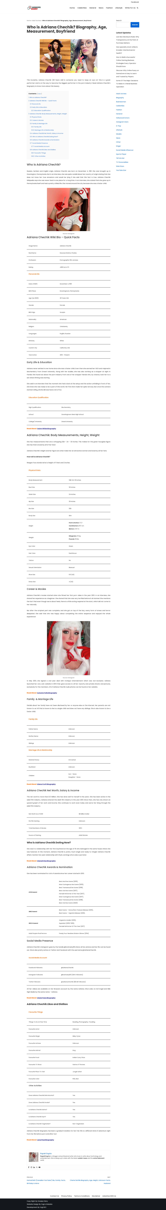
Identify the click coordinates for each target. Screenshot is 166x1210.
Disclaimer (96, 1196)
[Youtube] (39, 1167)
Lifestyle (118, 8)
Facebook (135, 2)
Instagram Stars (122, 122)
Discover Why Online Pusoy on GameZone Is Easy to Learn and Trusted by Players (127, 73)
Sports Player (121, 154)
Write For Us (130, 8)
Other (118, 142)
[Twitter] (37, 1167)
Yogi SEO (43, 1207)
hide (39, 94)
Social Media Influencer (125, 150)
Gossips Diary (43, 1201)
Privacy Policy (66, 1196)
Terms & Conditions (82, 1196)
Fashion (109, 8)
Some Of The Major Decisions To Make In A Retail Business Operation (127, 83)
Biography (120, 98)
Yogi (42, 1204)
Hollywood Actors (122, 118)
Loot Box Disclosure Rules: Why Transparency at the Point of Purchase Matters (127, 40)
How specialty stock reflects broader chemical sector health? (127, 50)
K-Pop (118, 126)
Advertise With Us (109, 1196)
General (92, 8)
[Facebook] (29, 1167)
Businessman (121, 102)
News (101, 8)
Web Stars (120, 166)
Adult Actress (36, 21)
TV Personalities (122, 162)
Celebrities (82, 8)
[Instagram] (31, 1167)
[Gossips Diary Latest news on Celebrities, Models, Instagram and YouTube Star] (34, 8)
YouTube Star (121, 170)
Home (72, 8)
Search (119, 20)
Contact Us (54, 1196)
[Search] (137, 8)
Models (119, 134)
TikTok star (120, 158)
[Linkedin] (34, 1167)
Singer (118, 146)
